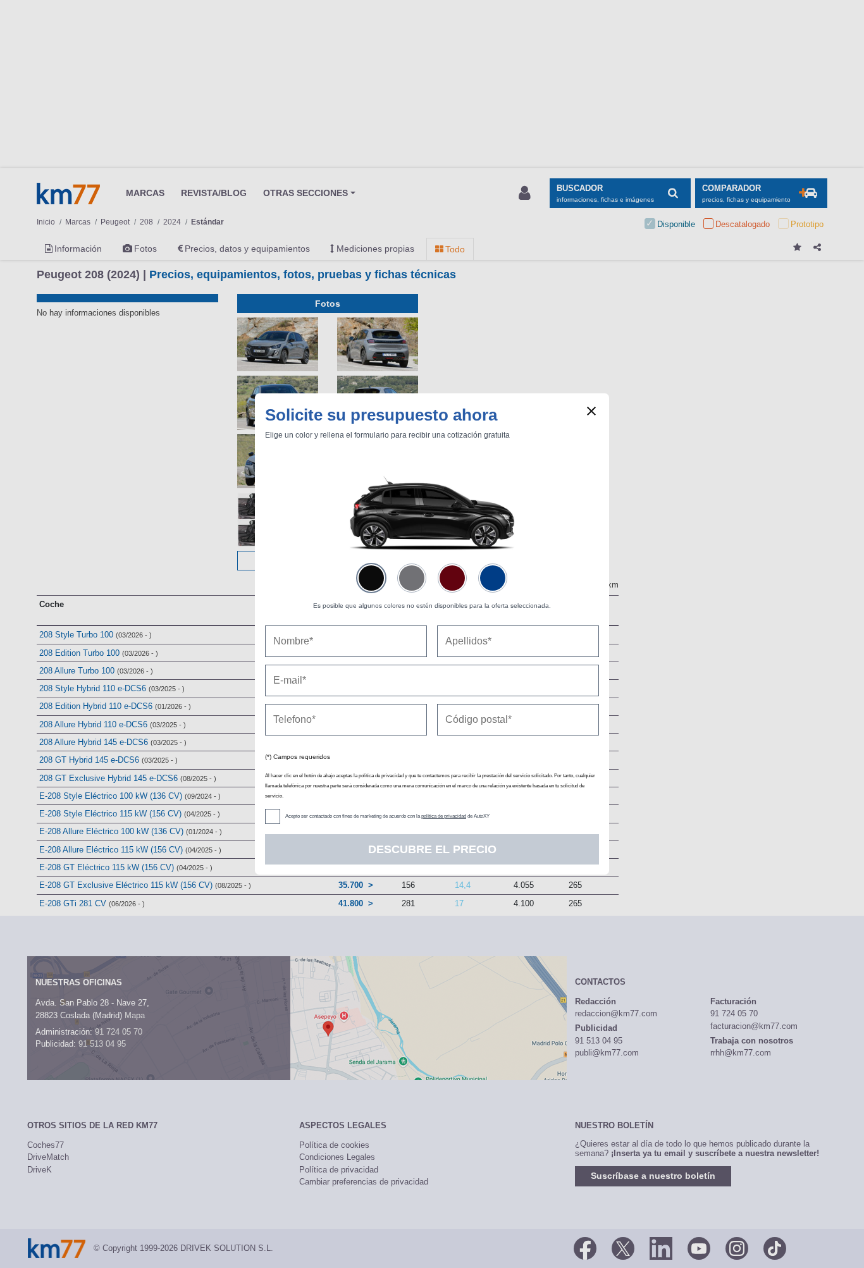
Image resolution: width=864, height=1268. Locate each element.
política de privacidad (443, 816)
